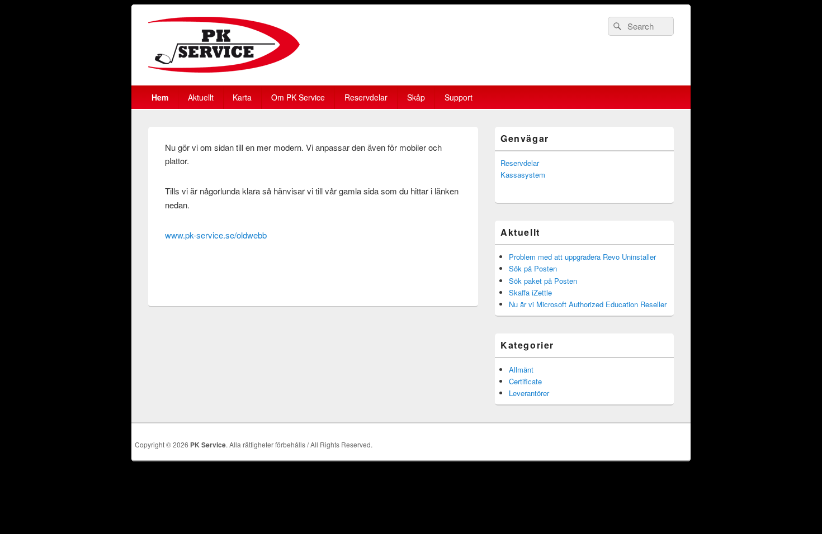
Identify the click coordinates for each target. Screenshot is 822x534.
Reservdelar (366, 97)
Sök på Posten (533, 268)
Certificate (525, 381)
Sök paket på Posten (543, 280)
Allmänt (521, 369)
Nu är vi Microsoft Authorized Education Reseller (588, 304)
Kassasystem (522, 174)
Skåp (416, 97)
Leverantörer (529, 393)
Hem (160, 97)
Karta (242, 97)
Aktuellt (201, 97)
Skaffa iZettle (530, 292)
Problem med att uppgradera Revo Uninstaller (582, 256)
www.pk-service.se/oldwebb (216, 235)
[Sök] (616, 26)
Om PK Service (298, 97)
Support (459, 97)
